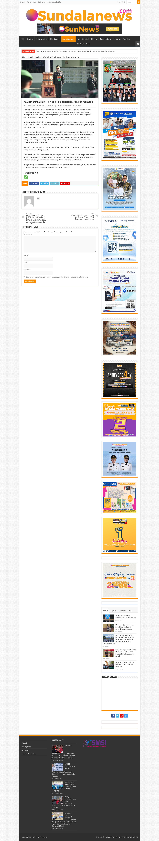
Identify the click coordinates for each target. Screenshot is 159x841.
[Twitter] (120, 2)
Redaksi (22, 2)
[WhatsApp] (26, 177)
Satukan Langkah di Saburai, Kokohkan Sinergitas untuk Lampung (57, 51)
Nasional (30, 39)
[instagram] (125, 2)
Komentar (28, 235)
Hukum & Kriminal (83, 39)
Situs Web (27, 270)
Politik (88, 44)
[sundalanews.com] (79, 14)
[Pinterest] (122, 2)
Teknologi (126, 39)
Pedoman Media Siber (54, 2)
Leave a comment (65, 106)
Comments (122, 611)
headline (31, 57)
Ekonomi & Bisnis (105, 39)
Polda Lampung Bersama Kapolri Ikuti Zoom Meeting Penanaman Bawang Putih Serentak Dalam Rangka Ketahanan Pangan (118, 639)
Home (23, 38)
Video (95, 39)
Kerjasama (41, 2)
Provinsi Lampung (68, 39)
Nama (26, 255)
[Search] (138, 2)
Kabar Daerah (54, 39)
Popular (113, 611)
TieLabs (135, 837)
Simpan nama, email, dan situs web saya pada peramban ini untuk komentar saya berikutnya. (57, 277)
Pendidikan (117, 39)
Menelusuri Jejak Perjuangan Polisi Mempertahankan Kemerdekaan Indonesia (124, 627)
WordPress (118, 837)
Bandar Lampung (41, 39)
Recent (105, 611)
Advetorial (80, 44)
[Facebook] (117, 2)
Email (26, 262)
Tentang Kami (31, 2)
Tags (130, 611)
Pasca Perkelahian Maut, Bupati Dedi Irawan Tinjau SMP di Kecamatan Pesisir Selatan (82, 216)
